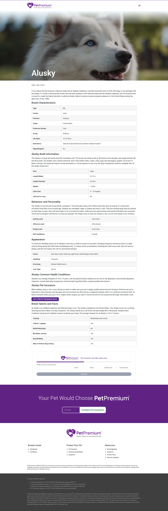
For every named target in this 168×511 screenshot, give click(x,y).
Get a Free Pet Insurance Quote (45, 299)
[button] (139, 5)
